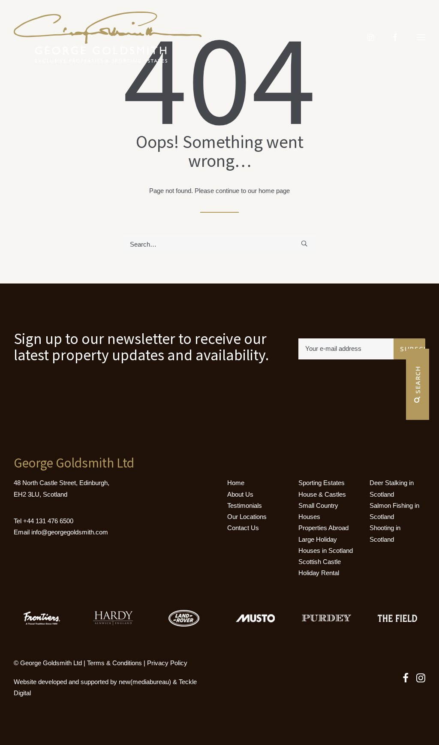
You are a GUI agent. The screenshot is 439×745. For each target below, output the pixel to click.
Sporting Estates (321, 482)
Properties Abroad (323, 527)
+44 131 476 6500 (48, 521)
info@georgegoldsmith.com (69, 532)
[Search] (219, 244)
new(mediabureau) (145, 681)
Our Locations (247, 516)
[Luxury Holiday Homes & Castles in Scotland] (108, 37)
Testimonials (244, 505)
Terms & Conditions (114, 663)
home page (274, 190)
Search (417, 381)
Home (235, 482)
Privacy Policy (167, 663)
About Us (240, 494)
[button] (304, 243)
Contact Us (243, 527)
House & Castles (322, 494)
